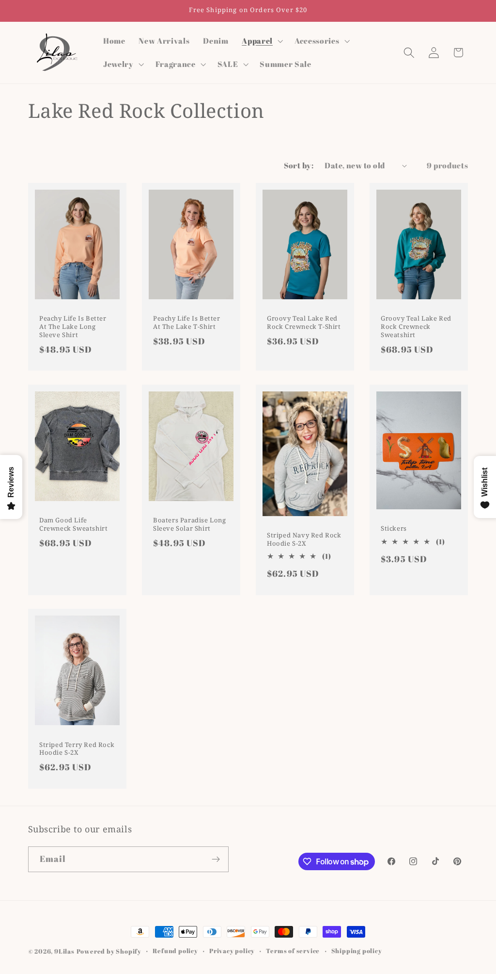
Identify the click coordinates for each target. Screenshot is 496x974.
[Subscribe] (215, 859)
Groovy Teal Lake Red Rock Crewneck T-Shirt (304, 322)
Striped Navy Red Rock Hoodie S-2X (304, 539)
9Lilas (64, 951)
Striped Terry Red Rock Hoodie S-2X (76, 748)
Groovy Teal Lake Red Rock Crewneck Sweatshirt (416, 326)
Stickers (394, 528)
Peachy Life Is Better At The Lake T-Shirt (186, 323)
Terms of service (293, 951)
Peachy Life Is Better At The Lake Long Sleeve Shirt (73, 326)
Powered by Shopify (109, 951)
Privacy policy (232, 951)
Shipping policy (356, 951)
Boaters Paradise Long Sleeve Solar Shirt (189, 524)
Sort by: (299, 165)
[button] (261, 40)
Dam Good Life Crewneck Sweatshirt (73, 524)
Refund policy (175, 951)
